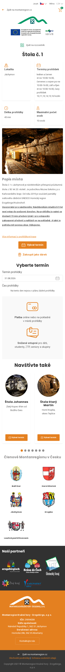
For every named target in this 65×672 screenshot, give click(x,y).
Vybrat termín (35, 244)
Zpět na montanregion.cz (19, 10)
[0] (60, 10)
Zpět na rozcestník (35, 45)
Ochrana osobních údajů (44, 658)
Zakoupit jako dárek (35, 254)
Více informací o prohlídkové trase (19, 236)
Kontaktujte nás (27, 641)
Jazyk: (36, 4)
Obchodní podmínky (19, 658)
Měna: (54, 4)
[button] (22, 450)
